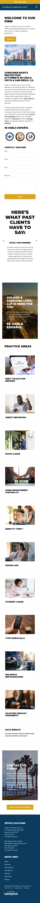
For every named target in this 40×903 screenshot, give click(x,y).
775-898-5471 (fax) (10, 837)
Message (7, 175)
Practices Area (8, 867)
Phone (6, 159)
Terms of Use (8, 888)
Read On (20, 267)
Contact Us (10, 39)
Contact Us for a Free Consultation (20, 807)
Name (6, 151)
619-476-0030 (20, 2)
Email (6, 167)
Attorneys (7, 864)
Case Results (8, 870)
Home (6, 861)
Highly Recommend (20, 243)
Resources (7, 873)
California (7, 123)
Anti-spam (26, 888)
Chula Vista (15, 119)
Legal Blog (7, 876)
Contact (6, 879)
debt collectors (29, 98)
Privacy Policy (18, 888)
